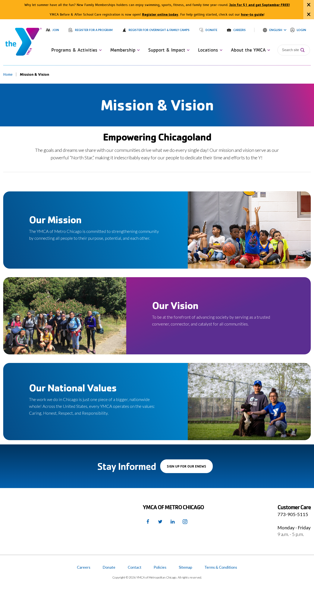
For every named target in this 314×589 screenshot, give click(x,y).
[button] (274, 30)
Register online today (160, 14)
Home (8, 74)
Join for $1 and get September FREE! (259, 4)
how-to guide (252, 14)
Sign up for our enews (190, 468)
